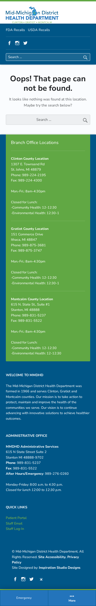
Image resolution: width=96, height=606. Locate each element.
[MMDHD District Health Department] (32, 14)
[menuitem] (24, 598)
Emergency (24, 598)
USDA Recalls (39, 30)
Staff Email (14, 523)
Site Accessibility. (52, 557)
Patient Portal (16, 517)
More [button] (72, 601)
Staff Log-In (15, 528)
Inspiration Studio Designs (59, 567)
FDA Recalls (15, 30)
